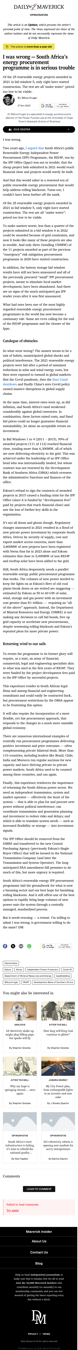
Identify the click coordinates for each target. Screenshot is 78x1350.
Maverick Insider (39, 1231)
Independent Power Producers (42, 969)
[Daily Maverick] (39, 6)
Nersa (19, 969)
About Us (39, 1241)
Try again (13, 1210)
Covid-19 (67, 969)
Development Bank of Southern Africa (53, 982)
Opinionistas (11, 963)
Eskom (8, 969)
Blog (39, 1263)
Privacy (33, 1334)
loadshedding (63, 975)
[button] (46, 106)
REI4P (26, 982)
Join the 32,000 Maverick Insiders (36, 1283)
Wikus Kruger (29, 97)
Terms (46, 1334)
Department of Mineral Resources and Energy (28, 975)
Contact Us (39, 1252)
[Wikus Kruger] (9, 99)
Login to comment (39, 1189)
